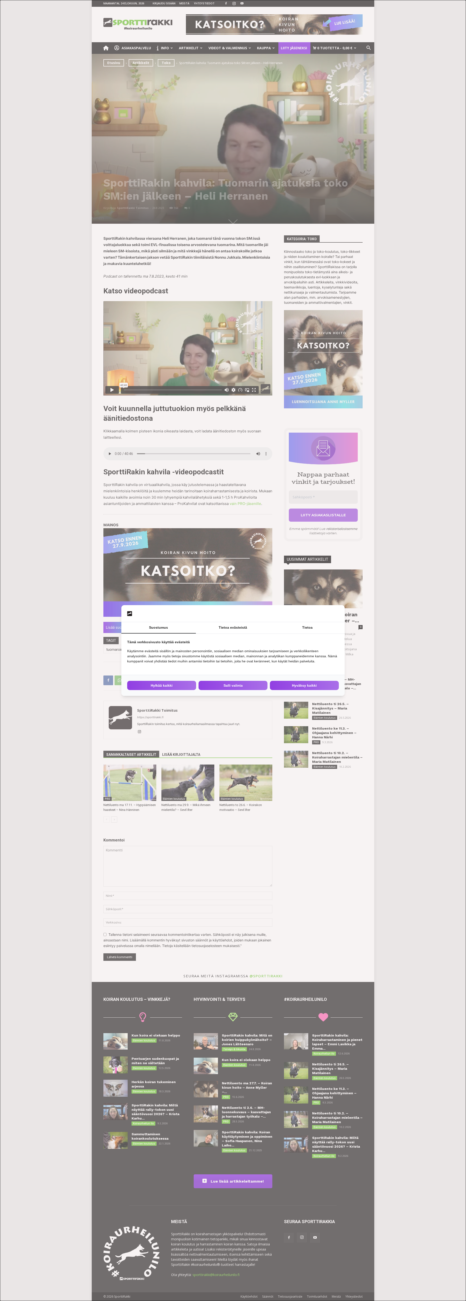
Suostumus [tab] (158, 627)
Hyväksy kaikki (304, 685)
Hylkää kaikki (162, 685)
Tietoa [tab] (307, 627)
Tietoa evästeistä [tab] (233, 627)
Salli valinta (233, 685)
